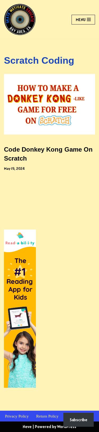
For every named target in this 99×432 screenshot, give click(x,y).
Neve (27, 426)
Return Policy (47, 416)
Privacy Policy (17, 416)
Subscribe (78, 419)
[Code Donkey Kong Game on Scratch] (49, 104)
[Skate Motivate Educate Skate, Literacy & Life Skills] (20, 19)
